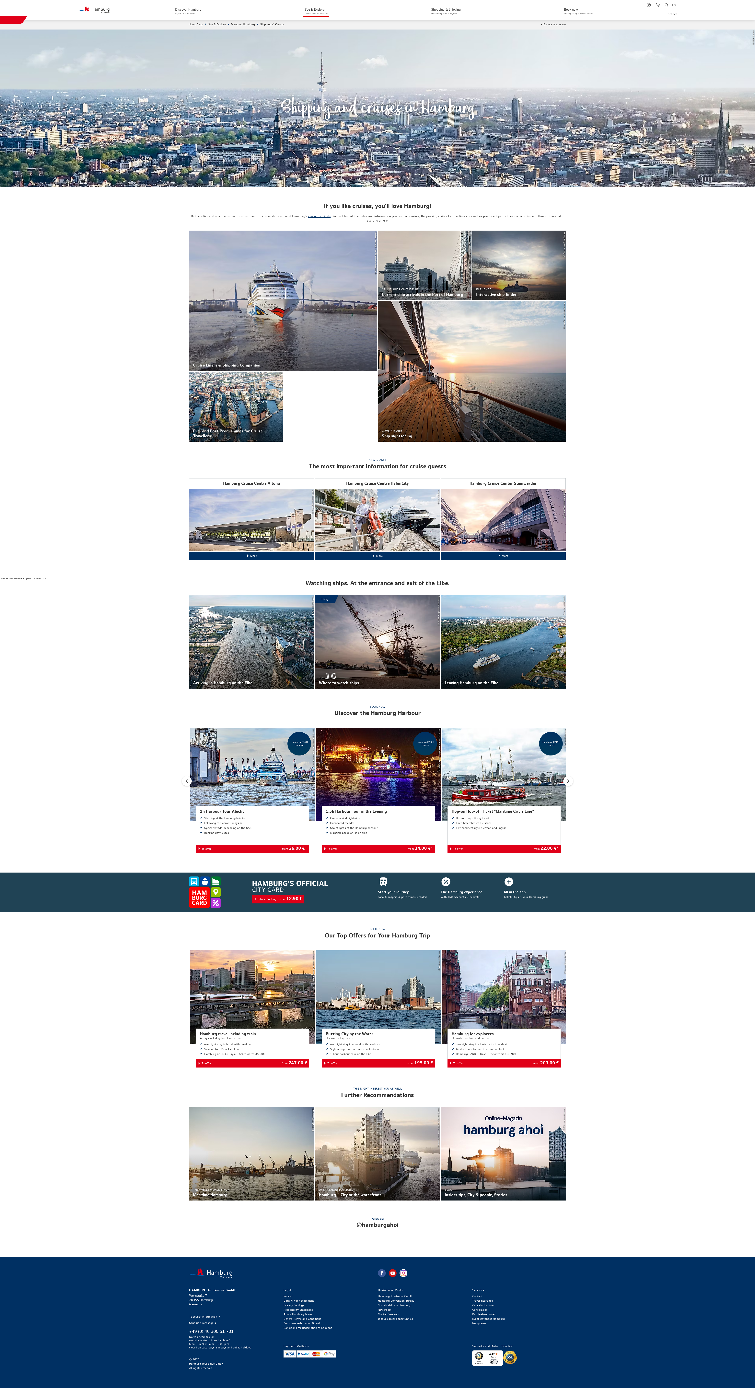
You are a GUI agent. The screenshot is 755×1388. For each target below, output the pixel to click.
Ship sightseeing (472, 371)
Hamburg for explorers (504, 1009)
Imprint (288, 1296)
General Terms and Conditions (302, 1319)
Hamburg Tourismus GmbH (395, 1296)
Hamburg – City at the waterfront (377, 1154)
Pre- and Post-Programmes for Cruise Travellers (236, 407)
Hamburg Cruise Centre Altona (251, 519)
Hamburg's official (377, 892)
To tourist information (203, 1316)
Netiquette (479, 1323)
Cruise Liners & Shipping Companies (283, 301)
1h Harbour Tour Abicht (252, 790)
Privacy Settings (294, 1305)
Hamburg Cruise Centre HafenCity (377, 519)
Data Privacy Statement (299, 1300)
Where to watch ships (377, 642)
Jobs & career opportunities (395, 1319)
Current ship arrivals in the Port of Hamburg (424, 265)
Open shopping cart (657, 6)
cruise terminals (319, 216)
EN (674, 5)
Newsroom (384, 1310)
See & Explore (217, 24)
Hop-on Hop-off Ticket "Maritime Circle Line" (504, 790)
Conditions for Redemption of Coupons (308, 1328)
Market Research (388, 1314)
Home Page (196, 24)
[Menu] (500, 1352)
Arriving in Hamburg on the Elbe (251, 642)
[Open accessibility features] (649, 6)
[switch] (494, 1361)
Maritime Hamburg (243, 24)
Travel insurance (482, 1300)
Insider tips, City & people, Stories (503, 1154)
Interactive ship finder (519, 265)
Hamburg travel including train (252, 1009)
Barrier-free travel (554, 24)
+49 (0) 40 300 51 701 (211, 1331)
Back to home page (283, 1273)
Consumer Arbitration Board (302, 1323)
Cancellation (480, 1310)
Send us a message (201, 1323)
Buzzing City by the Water (378, 1009)
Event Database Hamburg (488, 1319)
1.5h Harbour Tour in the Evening (378, 790)
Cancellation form (483, 1305)
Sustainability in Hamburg (394, 1305)
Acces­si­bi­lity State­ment (298, 1310)
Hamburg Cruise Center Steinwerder (503, 519)
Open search (666, 6)
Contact (671, 14)
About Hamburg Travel (298, 1314)
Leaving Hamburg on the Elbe (503, 642)
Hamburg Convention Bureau (396, 1300)
